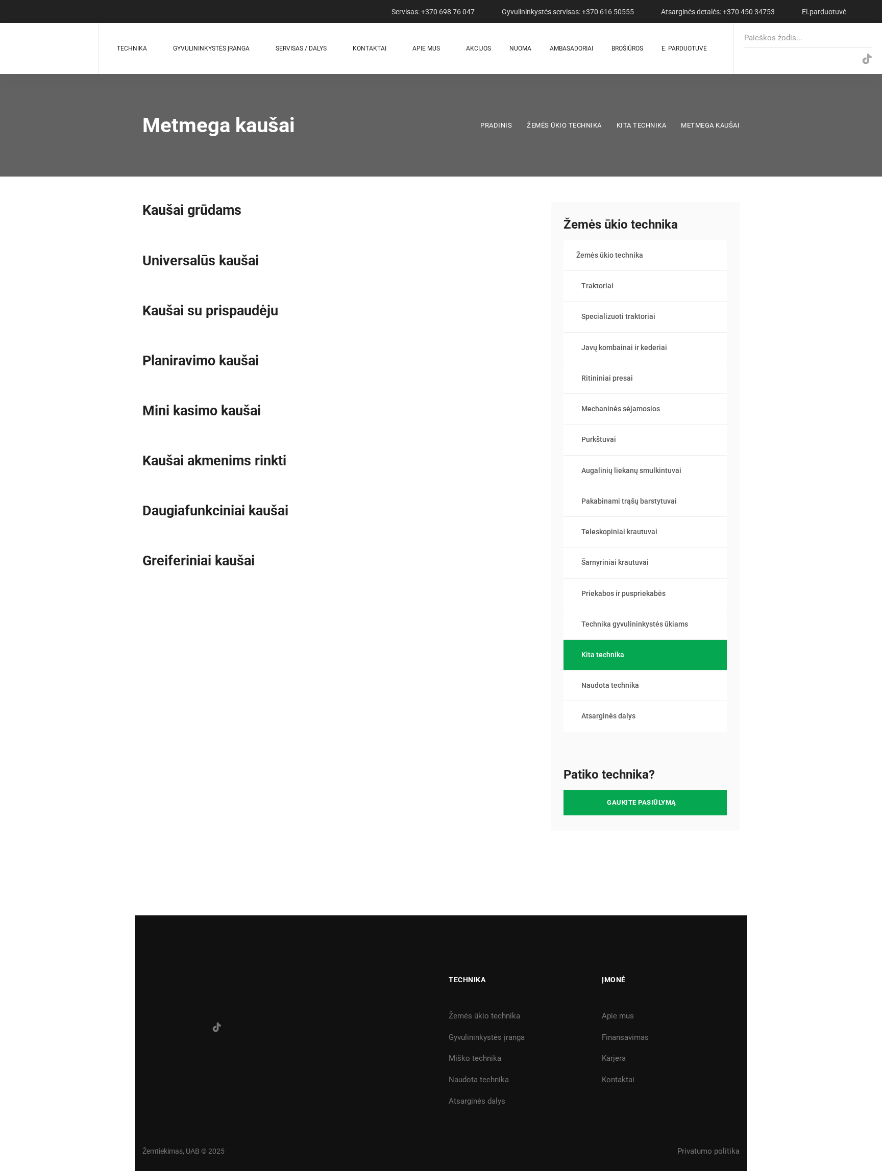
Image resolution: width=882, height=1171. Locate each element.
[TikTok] (867, 59)
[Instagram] (825, 59)
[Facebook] (804, 59)
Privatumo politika (708, 1151)
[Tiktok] (217, 1027)
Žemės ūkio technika (564, 125)
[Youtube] (846, 59)
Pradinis (496, 125)
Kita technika (642, 125)
